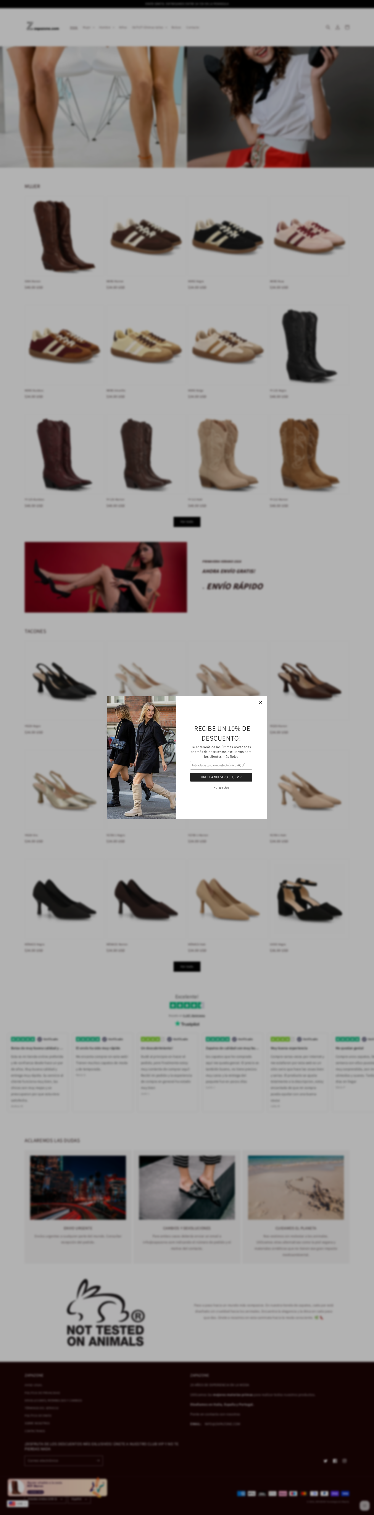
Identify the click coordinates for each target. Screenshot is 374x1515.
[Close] (261, 702)
